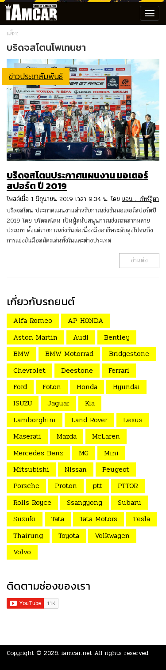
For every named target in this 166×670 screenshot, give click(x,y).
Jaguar (58, 403)
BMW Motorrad (69, 353)
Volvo (22, 551)
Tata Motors (98, 518)
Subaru (129, 502)
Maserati (27, 436)
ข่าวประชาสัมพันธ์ (36, 76)
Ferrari (118, 370)
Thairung (28, 535)
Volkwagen (112, 535)
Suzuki (24, 518)
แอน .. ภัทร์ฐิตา (140, 199)
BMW (21, 353)
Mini (111, 452)
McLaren (106, 436)
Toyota (68, 535)
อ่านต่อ (139, 260)
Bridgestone (129, 353)
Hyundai (126, 386)
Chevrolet (29, 370)
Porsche (26, 485)
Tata (57, 518)
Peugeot (115, 469)
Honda (87, 386)
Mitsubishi (31, 469)
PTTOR (128, 485)
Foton (51, 386)
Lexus (133, 419)
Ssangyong (84, 502)
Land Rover (89, 419)
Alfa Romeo (32, 320)
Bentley (117, 337)
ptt (97, 485)
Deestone (77, 370)
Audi (81, 337)
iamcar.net (77, 653)
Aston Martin (35, 337)
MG (84, 452)
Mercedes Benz (38, 452)
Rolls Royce (32, 502)
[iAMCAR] (29, 13)
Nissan (76, 469)
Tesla (141, 518)
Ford (20, 386)
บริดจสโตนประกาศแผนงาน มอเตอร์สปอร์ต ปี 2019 (77, 180)
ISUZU (22, 403)
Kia (90, 403)
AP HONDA (86, 320)
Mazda (67, 436)
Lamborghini (34, 419)
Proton (66, 485)
